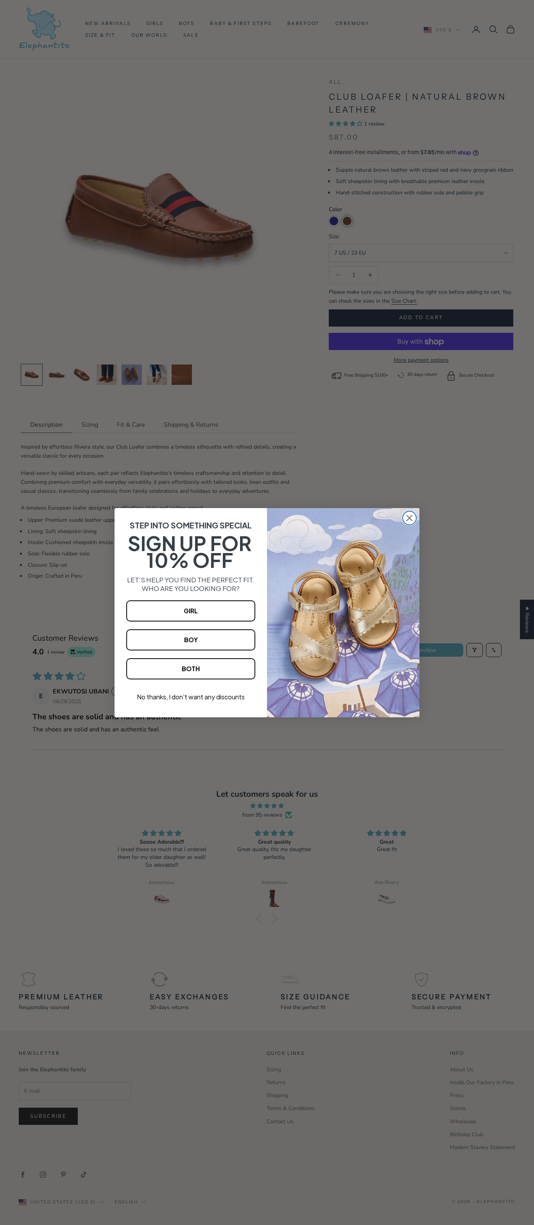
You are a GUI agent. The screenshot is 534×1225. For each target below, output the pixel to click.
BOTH (191, 669)
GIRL (191, 611)
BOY (191, 640)
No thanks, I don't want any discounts (191, 697)
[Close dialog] (409, 518)
